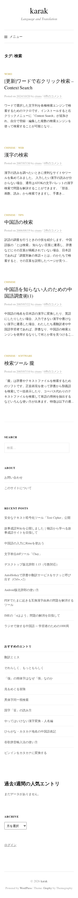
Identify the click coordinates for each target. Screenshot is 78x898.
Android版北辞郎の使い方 (21, 590)
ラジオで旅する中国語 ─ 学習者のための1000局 (36, 626)
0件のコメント (53, 96)
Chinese (9, 147)
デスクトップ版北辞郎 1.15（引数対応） (31, 564)
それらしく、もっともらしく (24, 668)
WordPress (26, 888)
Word (8, 74)
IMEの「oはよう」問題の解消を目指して (32, 615)
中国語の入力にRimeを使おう (24, 543)
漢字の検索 (16, 155)
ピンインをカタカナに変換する (25, 753)
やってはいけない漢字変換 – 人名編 (28, 721)
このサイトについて (18, 488)
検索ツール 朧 (19, 363)
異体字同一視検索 (16, 700)
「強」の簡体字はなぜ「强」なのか (28, 678)
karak (39, 10)
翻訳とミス (12, 657)
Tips (21, 215)
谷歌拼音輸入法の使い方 (21, 742)
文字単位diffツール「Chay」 (23, 554)
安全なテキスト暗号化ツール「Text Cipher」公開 (37, 517)
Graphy (47, 888)
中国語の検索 (18, 222)
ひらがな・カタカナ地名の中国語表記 (30, 731)
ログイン (10, 845)
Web (21, 147)
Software (25, 355)
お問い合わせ (13, 477)
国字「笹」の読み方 (18, 710)
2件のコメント (53, 230)
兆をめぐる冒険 (15, 689)
